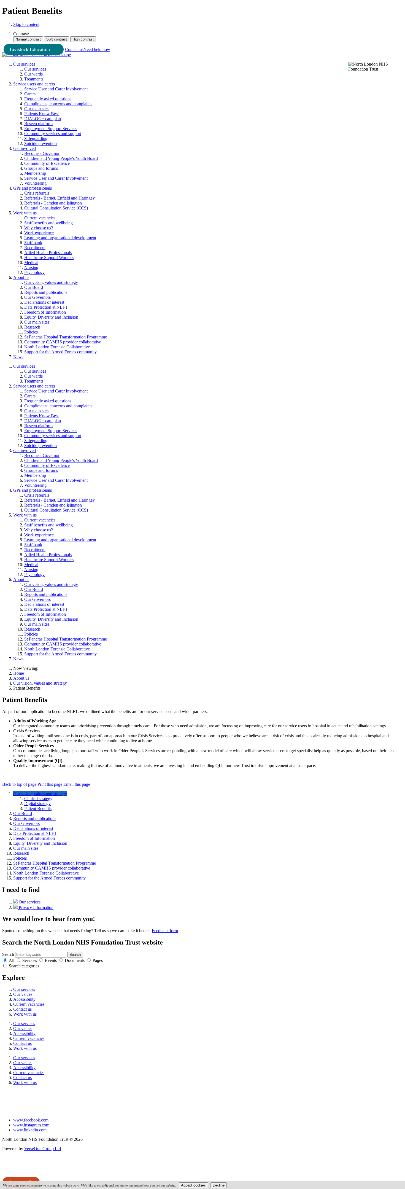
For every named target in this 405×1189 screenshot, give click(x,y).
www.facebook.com (30, 1120)
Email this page (76, 784)
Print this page (49, 784)
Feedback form (165, 930)
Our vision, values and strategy (40, 683)
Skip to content (26, 24)
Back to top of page (19, 784)
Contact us (74, 49)
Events (51, 960)
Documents (75, 960)
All (11, 960)
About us (21, 678)
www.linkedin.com (30, 1130)
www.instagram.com (31, 1125)
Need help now (96, 49)
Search (8, 954)
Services (29, 960)
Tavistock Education (29, 49)
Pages (98, 960)
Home (18, 673)
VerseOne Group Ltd (42, 1148)
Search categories (24, 966)
